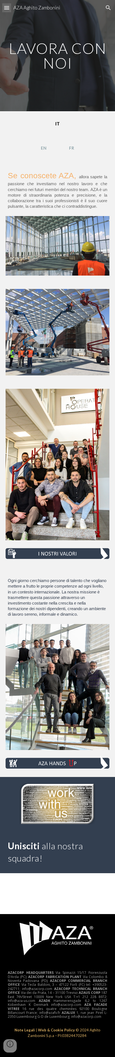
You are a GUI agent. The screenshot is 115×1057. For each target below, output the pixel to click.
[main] (57, 56)
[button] (6, 7)
